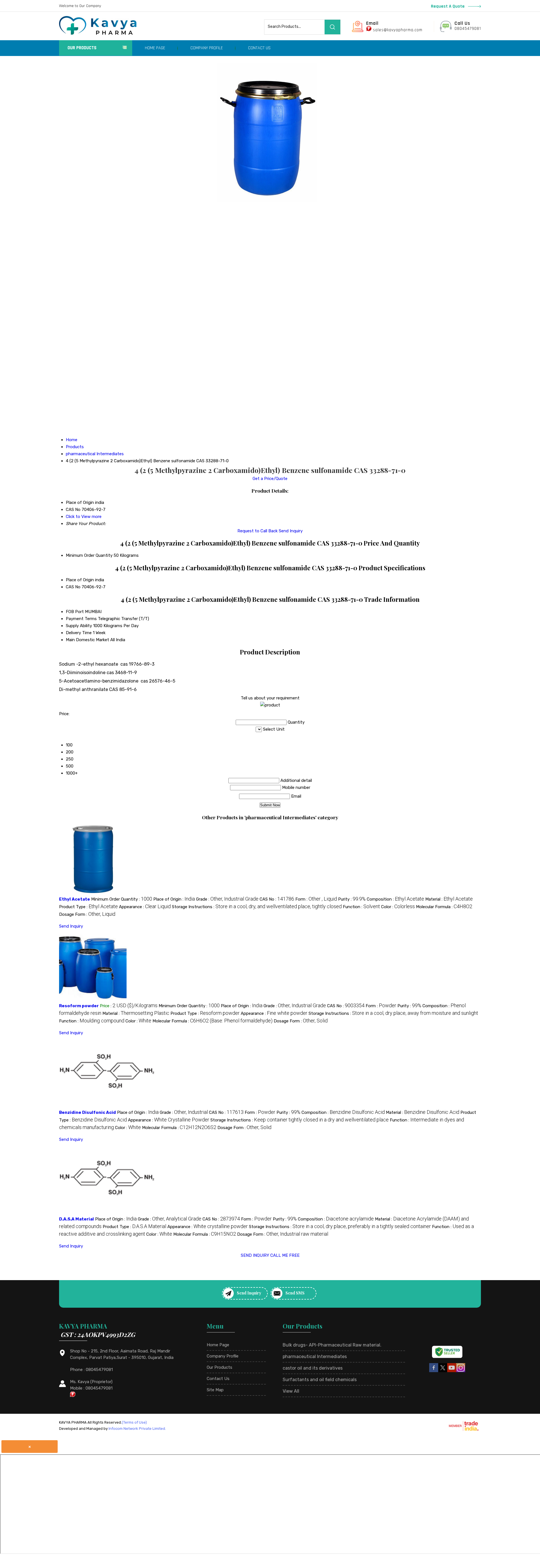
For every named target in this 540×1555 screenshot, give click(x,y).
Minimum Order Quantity (89, 555)
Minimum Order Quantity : (121, 899)
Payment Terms (81, 618)
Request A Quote (448, 6)
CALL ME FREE (285, 1255)
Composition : (395, 899)
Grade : (227, 899)
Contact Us (259, 48)
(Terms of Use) (134, 1422)
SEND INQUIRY (255, 1255)
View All (291, 1391)
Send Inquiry (291, 530)
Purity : (352, 899)
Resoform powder (79, 1005)
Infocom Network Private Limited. (137, 1428)
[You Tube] (451, 1371)
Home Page (155, 48)
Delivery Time (79, 632)
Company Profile (206, 48)
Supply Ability (79, 625)
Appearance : (145, 906)
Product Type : (88, 906)
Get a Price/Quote (270, 478)
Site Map (215, 1389)
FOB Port (75, 611)
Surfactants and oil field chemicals (320, 1379)
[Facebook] (433, 1371)
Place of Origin (80, 579)
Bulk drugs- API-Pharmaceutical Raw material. (332, 1345)
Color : (398, 906)
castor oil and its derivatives (313, 1368)
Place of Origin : (174, 899)
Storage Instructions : (257, 906)
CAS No (73, 586)
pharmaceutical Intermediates (315, 1356)
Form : (316, 899)
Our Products (82, 48)
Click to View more (84, 516)
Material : (449, 899)
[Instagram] (460, 1371)
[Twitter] (442, 1371)
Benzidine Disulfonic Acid (87, 1112)
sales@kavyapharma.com (397, 30)
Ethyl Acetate (74, 899)
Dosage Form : (87, 914)
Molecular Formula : (444, 906)
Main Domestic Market (87, 639)
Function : (361, 906)
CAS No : (277, 899)
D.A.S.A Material (76, 1219)
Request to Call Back (257, 530)
